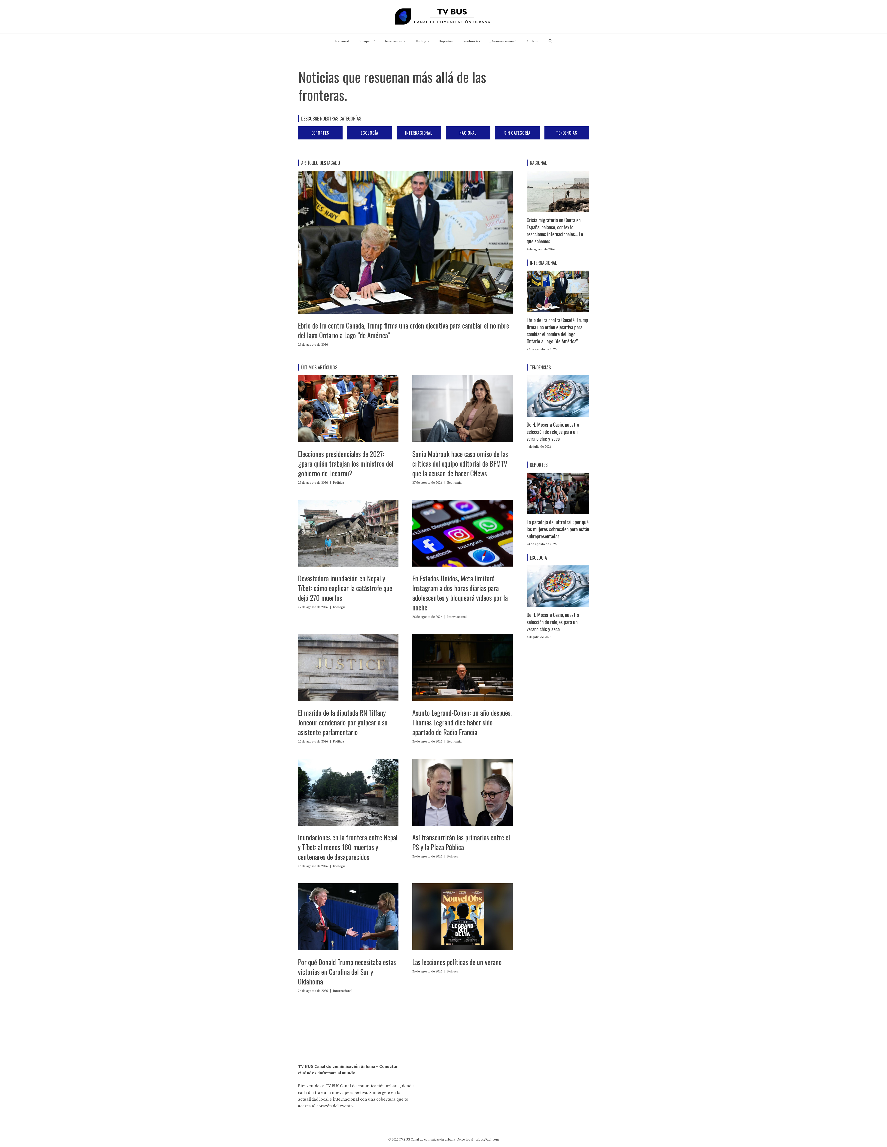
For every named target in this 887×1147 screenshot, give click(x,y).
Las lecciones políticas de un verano (457, 962)
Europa (364, 41)
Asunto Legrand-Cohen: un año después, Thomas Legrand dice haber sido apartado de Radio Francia (462, 722)
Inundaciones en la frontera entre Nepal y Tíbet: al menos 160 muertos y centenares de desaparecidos (348, 847)
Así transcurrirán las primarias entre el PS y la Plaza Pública (461, 842)
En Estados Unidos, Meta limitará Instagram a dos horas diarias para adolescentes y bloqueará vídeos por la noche (460, 593)
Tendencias (471, 41)
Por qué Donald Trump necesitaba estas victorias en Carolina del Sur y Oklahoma (347, 972)
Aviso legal (465, 1140)
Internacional (396, 41)
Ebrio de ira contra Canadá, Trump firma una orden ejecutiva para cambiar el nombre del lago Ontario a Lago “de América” (403, 330)
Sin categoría (517, 133)
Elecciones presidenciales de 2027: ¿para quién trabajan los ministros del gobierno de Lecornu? (345, 463)
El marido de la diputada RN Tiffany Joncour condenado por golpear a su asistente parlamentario (343, 722)
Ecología (422, 41)
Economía (454, 483)
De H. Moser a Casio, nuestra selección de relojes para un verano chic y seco (553, 431)
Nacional (342, 41)
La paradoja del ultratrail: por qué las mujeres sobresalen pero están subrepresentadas (558, 529)
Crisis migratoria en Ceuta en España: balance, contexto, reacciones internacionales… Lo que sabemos (555, 230)
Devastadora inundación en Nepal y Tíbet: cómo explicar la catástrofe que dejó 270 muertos (345, 588)
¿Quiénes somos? (502, 41)
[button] (550, 41)
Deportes (446, 41)
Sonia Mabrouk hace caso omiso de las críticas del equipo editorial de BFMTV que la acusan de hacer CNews (460, 463)
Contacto (532, 41)
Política (338, 483)
